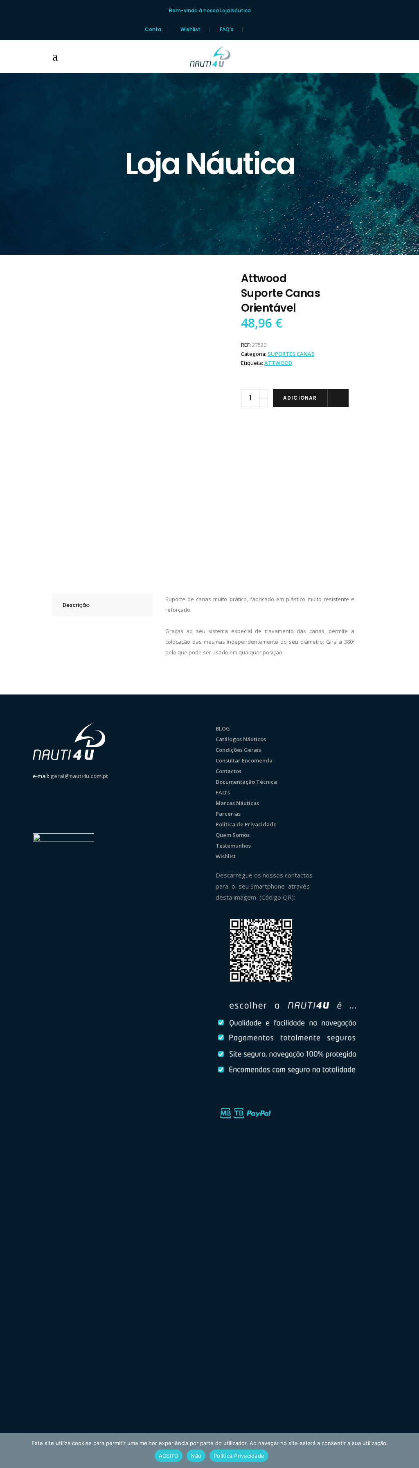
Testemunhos (233, 845)
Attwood (278, 362)
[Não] (409, 1450)
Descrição (76, 605)
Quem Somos (233, 835)
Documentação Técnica (246, 781)
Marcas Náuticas (237, 803)
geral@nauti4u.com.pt (79, 776)
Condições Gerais (238, 749)
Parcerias (228, 813)
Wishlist (190, 29)
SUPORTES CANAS (291, 353)
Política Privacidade (239, 1455)
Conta (153, 29)
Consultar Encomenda (244, 760)
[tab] (102, 605)
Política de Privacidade (246, 824)
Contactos (228, 771)
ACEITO (169, 1455)
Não (196, 1455)
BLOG (223, 728)
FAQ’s (227, 29)
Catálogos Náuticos (241, 739)
